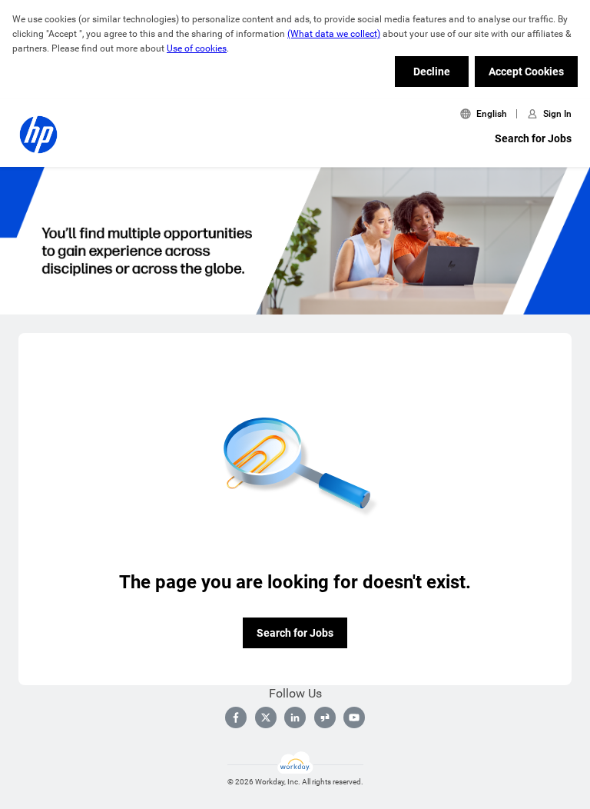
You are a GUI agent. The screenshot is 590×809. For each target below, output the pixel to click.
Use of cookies (197, 48)
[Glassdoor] (325, 717)
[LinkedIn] (295, 717)
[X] (266, 717)
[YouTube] (354, 717)
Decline (431, 71)
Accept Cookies (526, 71)
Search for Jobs (533, 138)
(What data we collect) (333, 33)
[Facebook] (236, 717)
